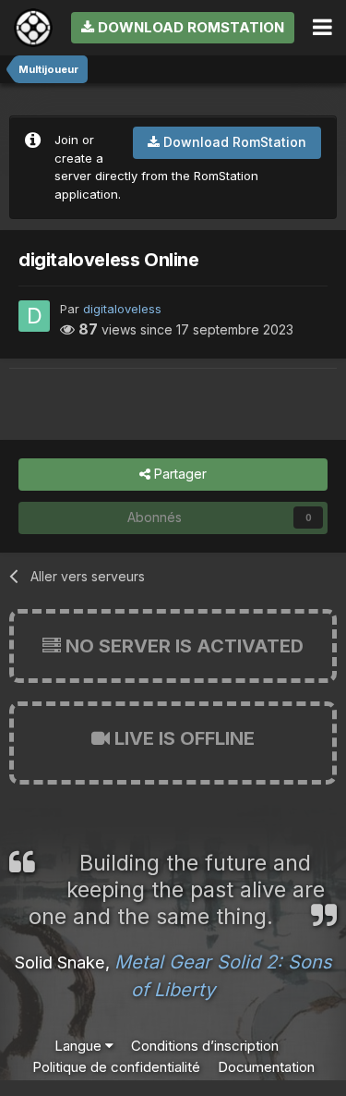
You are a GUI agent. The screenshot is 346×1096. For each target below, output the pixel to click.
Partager (178, 473)
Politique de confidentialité (116, 1067)
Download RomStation (189, 27)
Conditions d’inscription (205, 1045)
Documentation (266, 1067)
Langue (79, 1045)
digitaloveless (122, 308)
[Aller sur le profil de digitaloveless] (34, 316)
